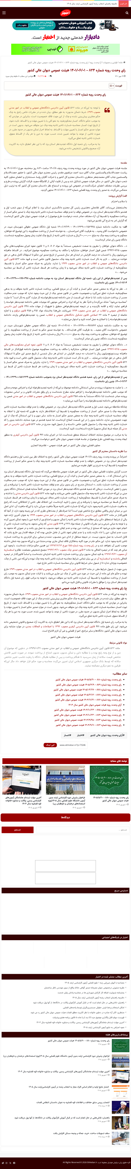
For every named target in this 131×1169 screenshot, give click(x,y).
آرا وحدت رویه (95, 62)
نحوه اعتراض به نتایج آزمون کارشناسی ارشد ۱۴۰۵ (103, 1027)
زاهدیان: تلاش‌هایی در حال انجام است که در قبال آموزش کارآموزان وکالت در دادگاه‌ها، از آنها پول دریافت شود (78, 1002)
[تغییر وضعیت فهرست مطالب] (110, 85)
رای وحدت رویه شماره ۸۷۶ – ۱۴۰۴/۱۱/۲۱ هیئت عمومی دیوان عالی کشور (88, 700)
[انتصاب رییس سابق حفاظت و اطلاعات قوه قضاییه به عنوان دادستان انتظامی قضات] (120, 1107)
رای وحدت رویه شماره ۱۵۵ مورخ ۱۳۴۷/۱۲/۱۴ (72, 546)
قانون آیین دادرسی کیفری (26, 435)
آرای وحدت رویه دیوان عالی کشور (106, 735)
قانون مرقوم (20, 311)
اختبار (80, 735)
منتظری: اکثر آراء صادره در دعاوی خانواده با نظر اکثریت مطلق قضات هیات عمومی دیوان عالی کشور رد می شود (77, 1012)
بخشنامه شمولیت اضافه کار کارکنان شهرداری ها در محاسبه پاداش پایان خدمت (91, 992)
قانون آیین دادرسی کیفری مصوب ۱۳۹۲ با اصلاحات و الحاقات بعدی (60, 627)
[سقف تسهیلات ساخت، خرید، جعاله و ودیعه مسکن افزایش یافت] (120, 1138)
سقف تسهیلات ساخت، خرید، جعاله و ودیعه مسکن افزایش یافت (81, 1133)
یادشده (116, 559)
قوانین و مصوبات (110, 62)
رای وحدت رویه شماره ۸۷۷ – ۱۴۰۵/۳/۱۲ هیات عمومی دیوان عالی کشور (88, 695)
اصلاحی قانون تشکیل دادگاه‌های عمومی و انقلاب (71, 315)
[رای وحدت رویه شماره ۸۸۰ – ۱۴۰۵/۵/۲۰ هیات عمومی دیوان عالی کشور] (109, 780)
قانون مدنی (52, 524)
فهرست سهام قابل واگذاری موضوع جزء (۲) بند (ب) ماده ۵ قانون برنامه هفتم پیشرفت (88, 1017)
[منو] (4, 14)
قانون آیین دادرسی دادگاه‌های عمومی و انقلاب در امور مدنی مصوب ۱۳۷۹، (61, 594)
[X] (10, 1163)
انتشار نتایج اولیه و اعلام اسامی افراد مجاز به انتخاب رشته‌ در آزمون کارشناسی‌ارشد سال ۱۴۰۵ (69, 1087)
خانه (121, 62)
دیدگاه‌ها (65, 817)
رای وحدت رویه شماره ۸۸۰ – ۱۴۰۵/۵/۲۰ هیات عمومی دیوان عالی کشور (88, 679)
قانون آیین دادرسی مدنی (27, 493)
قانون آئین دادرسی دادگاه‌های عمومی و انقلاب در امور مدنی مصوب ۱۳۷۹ (85, 362)
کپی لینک (50, 745)
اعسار (66, 735)
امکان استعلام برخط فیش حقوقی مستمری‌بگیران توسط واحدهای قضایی (93, 1007)
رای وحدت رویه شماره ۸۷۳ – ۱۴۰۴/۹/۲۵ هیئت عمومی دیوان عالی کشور (87, 720)
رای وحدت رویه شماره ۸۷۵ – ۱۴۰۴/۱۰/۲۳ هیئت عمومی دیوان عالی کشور (87, 710)
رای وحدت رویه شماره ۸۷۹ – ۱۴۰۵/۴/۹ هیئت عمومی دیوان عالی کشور (88, 685)
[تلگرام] (2, 1163)
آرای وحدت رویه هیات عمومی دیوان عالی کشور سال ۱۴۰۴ (94, 705)
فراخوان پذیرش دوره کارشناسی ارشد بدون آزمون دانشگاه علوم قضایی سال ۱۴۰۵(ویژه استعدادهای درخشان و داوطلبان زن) (66, 800)
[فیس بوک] (14, 1163)
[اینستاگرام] (6, 1163)
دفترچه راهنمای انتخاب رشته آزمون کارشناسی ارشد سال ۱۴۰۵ (98, 997)
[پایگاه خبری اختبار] (65, 13)
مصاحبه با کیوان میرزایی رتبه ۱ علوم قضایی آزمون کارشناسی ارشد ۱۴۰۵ (94, 983)
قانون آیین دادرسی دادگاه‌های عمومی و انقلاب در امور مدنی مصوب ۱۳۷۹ (67, 515)
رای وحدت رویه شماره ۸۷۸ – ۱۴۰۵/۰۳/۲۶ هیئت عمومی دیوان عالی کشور (87, 690)
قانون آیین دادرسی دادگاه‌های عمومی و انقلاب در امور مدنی (43, 396)
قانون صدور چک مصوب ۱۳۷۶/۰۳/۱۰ (65, 550)
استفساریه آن (103, 559)
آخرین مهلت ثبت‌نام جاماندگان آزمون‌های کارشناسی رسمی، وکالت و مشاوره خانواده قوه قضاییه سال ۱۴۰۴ (23, 800)
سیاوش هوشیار (113, 1162)
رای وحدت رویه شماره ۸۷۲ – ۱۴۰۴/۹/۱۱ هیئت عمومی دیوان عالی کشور (88, 725)
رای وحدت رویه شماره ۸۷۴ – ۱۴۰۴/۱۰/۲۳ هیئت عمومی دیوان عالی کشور (87, 715)
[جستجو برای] (127, 14)
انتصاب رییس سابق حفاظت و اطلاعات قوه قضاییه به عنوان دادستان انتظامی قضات (72, 1102)
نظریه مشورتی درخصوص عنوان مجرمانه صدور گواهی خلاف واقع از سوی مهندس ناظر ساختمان (84, 987)
